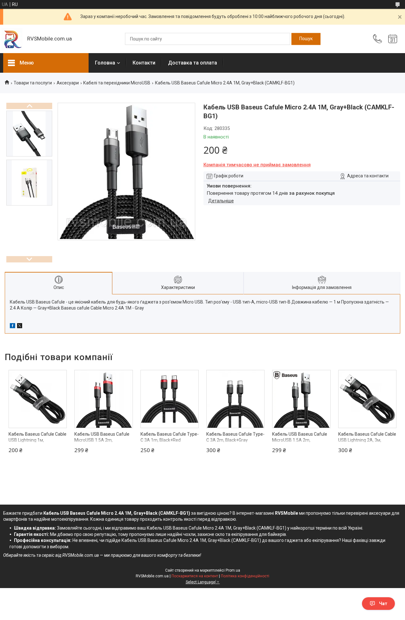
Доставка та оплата (192, 63)
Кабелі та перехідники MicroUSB (116, 82)
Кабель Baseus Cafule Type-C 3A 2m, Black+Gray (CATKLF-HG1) (235, 440)
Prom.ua (233, 570)
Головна (105, 63)
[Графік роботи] (392, 39)
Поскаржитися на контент (194, 576)
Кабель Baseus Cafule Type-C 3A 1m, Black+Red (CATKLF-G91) (169, 440)
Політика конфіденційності (245, 576)
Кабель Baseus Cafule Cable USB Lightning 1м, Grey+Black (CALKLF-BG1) (37, 440)
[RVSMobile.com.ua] (12, 39)
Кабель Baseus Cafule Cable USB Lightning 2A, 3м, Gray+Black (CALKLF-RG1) (367, 440)
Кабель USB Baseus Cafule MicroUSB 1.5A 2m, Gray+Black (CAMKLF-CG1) (299, 440)
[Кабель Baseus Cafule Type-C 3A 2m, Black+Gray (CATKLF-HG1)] (235, 399)
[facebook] (12, 326)
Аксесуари (68, 82)
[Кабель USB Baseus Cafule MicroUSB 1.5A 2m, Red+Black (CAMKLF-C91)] (103, 399)
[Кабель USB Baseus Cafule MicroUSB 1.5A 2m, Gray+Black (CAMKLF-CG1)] (301, 399)
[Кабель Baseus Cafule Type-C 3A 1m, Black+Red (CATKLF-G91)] (169, 399)
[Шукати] (306, 39)
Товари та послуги (33, 82)
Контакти (144, 63)
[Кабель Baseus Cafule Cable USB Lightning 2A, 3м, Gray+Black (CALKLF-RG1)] (367, 399)
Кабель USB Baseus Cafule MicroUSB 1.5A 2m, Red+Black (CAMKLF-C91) (101, 440)
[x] (19, 326)
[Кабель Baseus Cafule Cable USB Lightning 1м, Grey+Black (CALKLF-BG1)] (38, 399)
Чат (383, 603)
